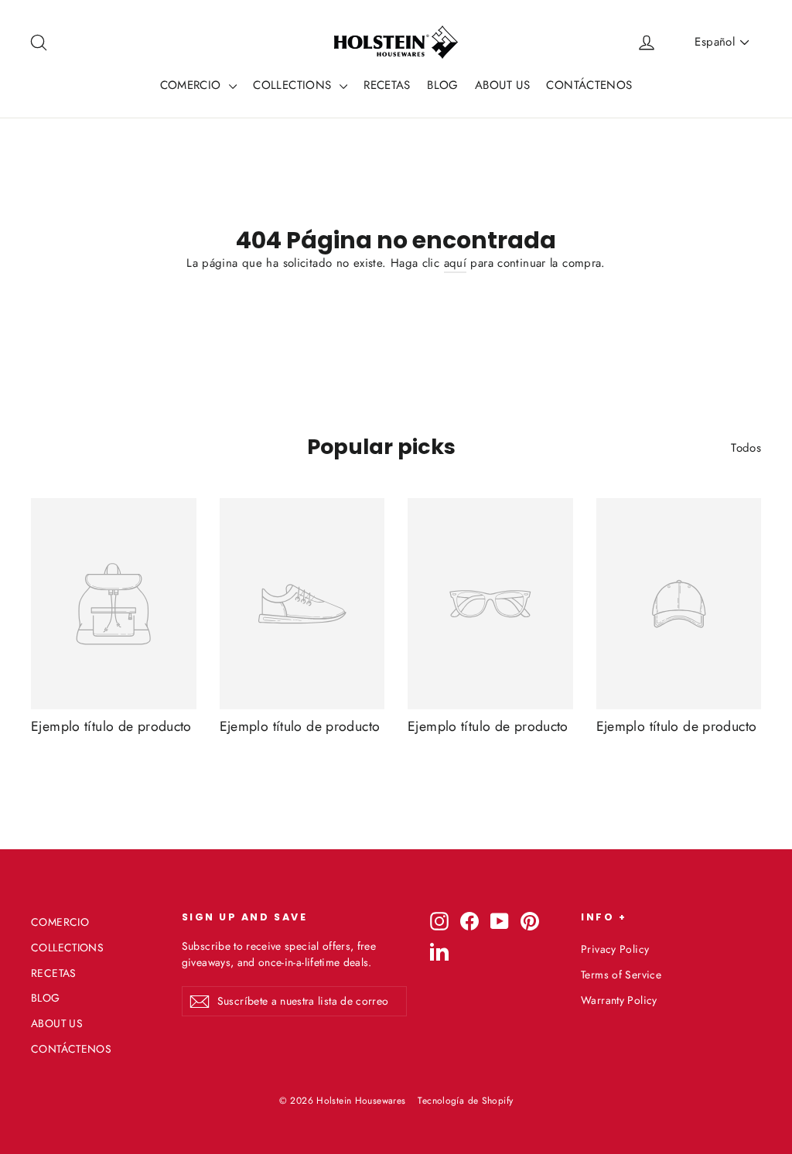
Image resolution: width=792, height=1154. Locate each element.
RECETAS (387, 85)
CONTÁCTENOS (589, 85)
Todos (746, 447)
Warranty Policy (619, 1000)
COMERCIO (192, 85)
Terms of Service (621, 974)
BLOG (443, 85)
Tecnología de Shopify (465, 1101)
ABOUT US (502, 85)
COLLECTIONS (294, 85)
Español (715, 41)
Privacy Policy (615, 949)
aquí (455, 262)
